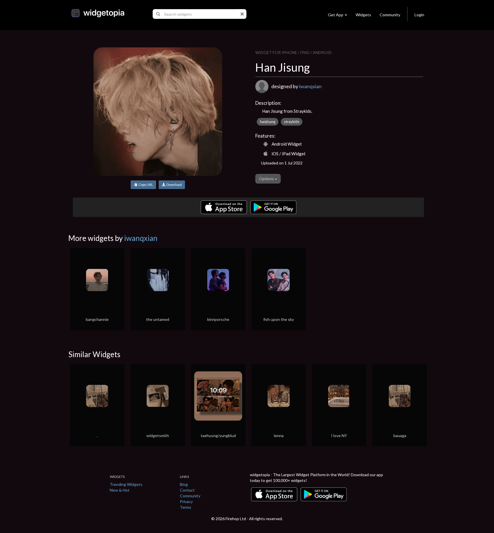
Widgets (363, 14)
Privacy (186, 501)
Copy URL (145, 184)
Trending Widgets (126, 484)
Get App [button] (335, 14)
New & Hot (120, 490)
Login (419, 14)
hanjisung (267, 121)
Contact (187, 490)
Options (267, 178)
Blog (184, 484)
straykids (291, 121)
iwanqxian (310, 86)
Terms (185, 507)
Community (390, 14)
